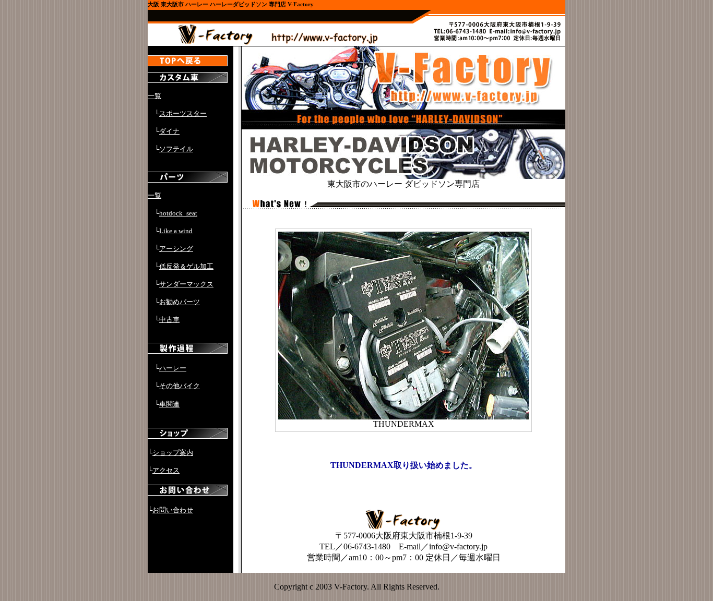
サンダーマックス (186, 284)
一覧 (154, 96)
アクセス (166, 470)
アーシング (176, 249)
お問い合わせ (172, 510)
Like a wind (176, 231)
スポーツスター (183, 113)
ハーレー (172, 368)
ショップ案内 (172, 452)
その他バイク (179, 386)
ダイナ (169, 131)
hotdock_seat (178, 213)
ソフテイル (176, 149)
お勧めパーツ (179, 302)
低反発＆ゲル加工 (186, 266)
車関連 (169, 404)
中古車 (169, 319)
